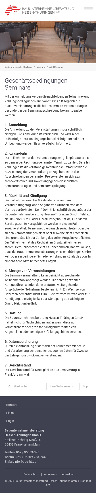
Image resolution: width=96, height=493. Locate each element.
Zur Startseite (17, 386)
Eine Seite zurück (61, 386)
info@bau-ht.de (25, 461)
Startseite (27, 67)
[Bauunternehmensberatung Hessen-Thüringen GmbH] (39, 10)
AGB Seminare (56, 67)
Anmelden (68, 474)
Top (85, 386)
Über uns (41, 67)
